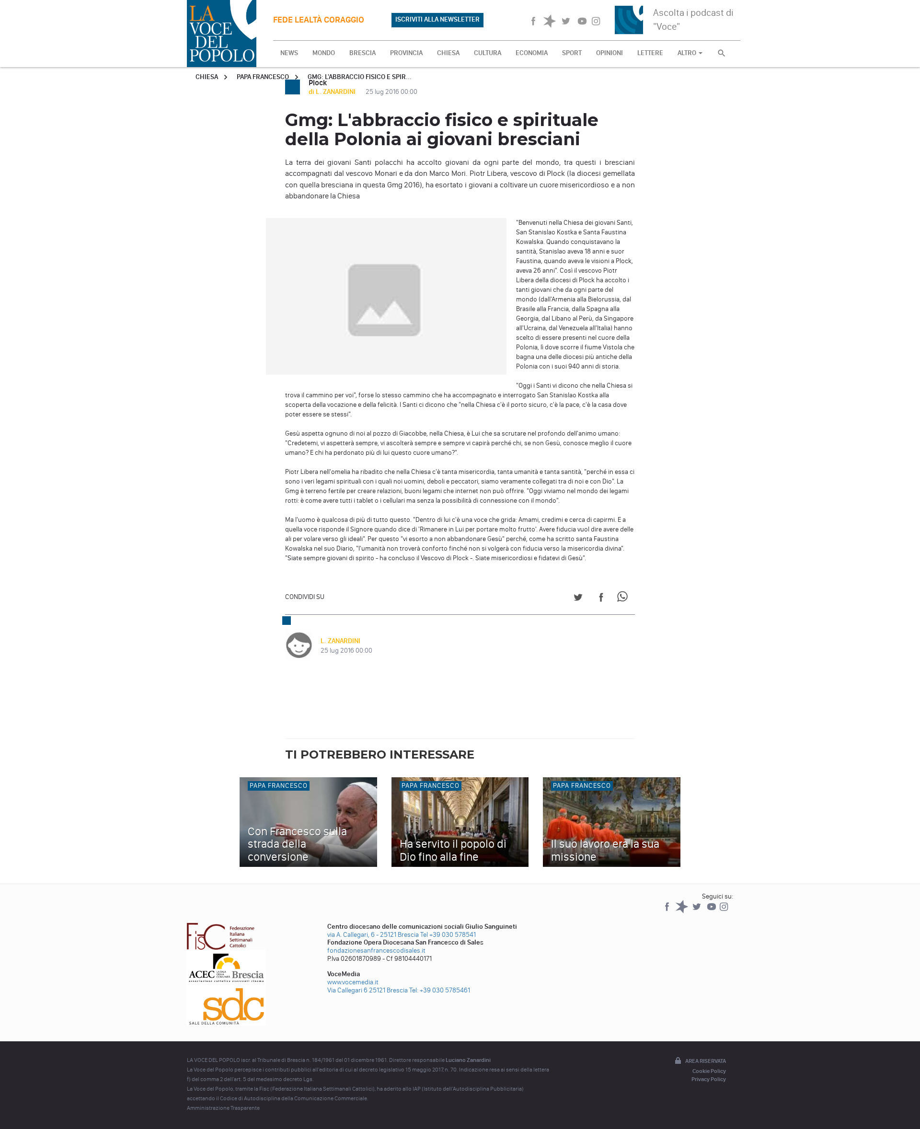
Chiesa (207, 77)
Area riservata (705, 1061)
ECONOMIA (532, 53)
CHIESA (448, 53)
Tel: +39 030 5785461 (439, 990)
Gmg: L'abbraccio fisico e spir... (360, 77)
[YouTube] (712, 911)
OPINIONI (609, 53)
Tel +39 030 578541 (448, 935)
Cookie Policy (709, 1071)
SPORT (572, 53)
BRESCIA (362, 53)
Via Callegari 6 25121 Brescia (367, 990)
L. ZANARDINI (340, 641)
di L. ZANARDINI (333, 92)
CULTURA (487, 53)
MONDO (323, 53)
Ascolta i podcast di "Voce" (693, 19)
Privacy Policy (708, 1079)
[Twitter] (697, 911)
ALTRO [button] (688, 53)
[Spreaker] (682, 911)
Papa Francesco (263, 77)
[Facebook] (667, 911)
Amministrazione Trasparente (223, 1108)
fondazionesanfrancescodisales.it (376, 950)
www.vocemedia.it (353, 982)
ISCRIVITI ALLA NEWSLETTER (437, 19)
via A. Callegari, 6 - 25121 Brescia (373, 935)
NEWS (289, 53)
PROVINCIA (406, 53)
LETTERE (650, 53)
